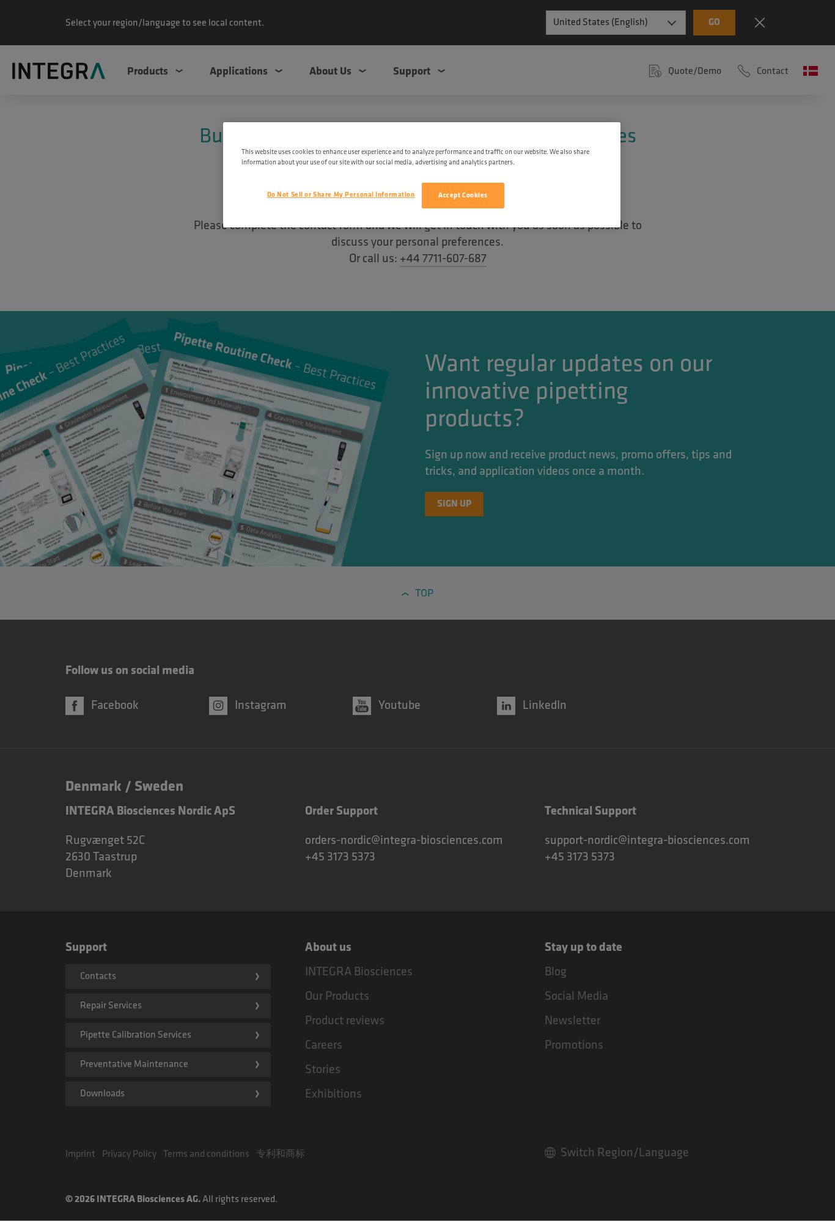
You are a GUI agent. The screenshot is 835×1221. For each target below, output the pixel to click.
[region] (421, 174)
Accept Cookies (463, 195)
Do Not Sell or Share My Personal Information (341, 195)
